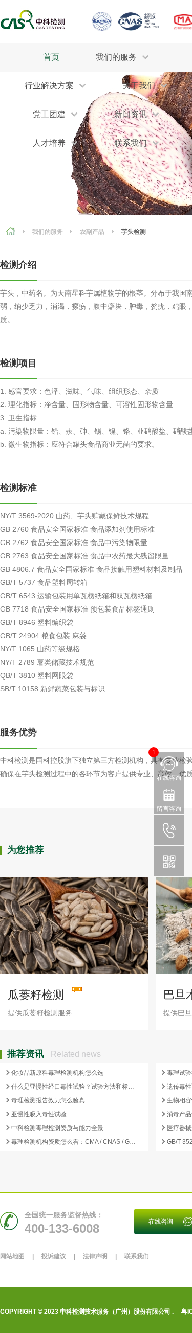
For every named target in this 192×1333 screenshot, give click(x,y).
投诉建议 (53, 1256)
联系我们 (136, 1256)
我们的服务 (47, 231)
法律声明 (95, 1256)
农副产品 (92, 231)
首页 (51, 57)
